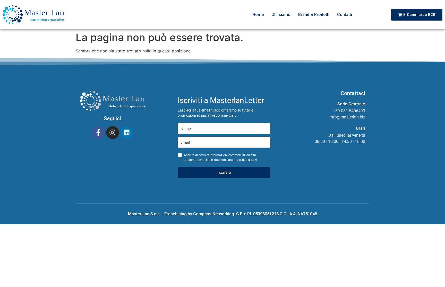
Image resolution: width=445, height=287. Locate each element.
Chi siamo (280, 14)
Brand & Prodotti (313, 14)
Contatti (344, 14)
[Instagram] (112, 132)
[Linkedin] (126, 132)
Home (258, 14)
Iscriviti (224, 172)
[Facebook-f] (98, 132)
